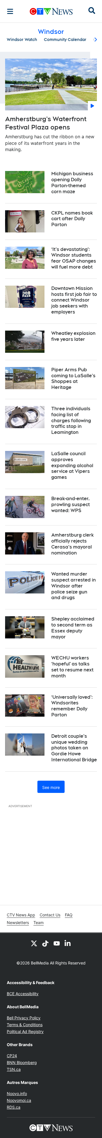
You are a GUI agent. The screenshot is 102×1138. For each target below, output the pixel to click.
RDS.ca (13, 1107)
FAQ (69, 914)
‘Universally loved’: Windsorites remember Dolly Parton (72, 706)
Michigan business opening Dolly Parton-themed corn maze (72, 182)
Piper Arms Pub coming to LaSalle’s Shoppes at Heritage (73, 378)
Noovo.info (17, 1093)
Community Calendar (65, 39)
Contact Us (50, 914)
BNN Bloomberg (22, 1062)
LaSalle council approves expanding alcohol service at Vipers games (72, 465)
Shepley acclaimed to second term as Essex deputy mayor (72, 627)
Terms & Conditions (24, 1024)
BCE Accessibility (23, 993)
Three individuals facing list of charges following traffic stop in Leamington (71, 420)
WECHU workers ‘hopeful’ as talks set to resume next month (72, 666)
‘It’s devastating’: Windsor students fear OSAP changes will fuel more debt (73, 258)
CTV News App (21, 914)
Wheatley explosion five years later (73, 336)
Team (38, 922)
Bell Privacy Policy (24, 1017)
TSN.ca (14, 1069)
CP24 (12, 1055)
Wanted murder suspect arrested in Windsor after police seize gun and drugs (73, 585)
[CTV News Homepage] (51, 11)
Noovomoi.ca (19, 1100)
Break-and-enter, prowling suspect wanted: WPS (70, 504)
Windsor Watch (22, 39)
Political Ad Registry (25, 1031)
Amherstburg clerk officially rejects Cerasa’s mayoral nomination (72, 543)
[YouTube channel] (56, 943)
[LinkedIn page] (68, 943)
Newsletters (18, 922)
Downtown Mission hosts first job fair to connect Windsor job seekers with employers (74, 300)
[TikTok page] (45, 943)
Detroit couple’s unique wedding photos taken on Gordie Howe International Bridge (74, 747)
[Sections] (10, 11)
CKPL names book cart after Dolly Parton (72, 219)
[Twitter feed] (34, 943)
